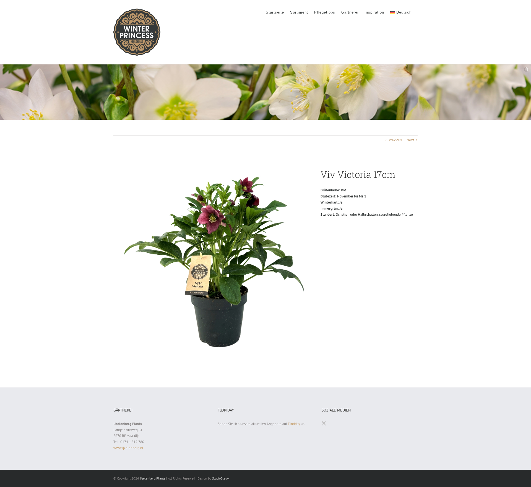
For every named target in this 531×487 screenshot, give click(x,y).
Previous (395, 140)
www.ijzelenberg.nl (128, 448)
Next (410, 140)
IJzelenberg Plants (152, 478)
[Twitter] (324, 423)
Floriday (294, 423)
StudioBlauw (221, 478)
